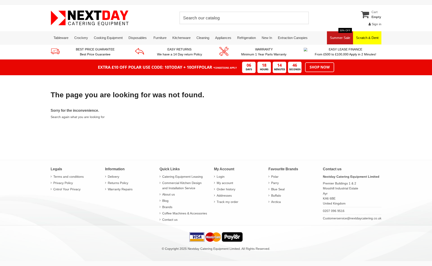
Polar (275, 176)
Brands (167, 207)
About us (168, 194)
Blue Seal (278, 189)
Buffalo (276, 195)
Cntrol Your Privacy (67, 189)
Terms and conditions (68, 176)
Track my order (227, 202)
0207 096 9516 (333, 211)
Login (221, 176)
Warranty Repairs (120, 189)
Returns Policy (118, 183)
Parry (275, 183)
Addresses (224, 195)
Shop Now (320, 67)
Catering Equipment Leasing (182, 176)
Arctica (276, 202)
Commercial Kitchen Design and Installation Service (182, 185)
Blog (165, 200)
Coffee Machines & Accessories (184, 213)
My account (225, 183)
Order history (226, 189)
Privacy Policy (63, 183)
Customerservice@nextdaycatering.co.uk (352, 218)
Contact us (170, 219)
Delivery (113, 176)
